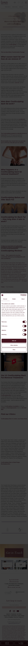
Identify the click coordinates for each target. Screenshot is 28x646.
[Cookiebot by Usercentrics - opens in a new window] (20, 295)
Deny (14, 349)
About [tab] (22, 299)
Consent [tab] (5, 299)
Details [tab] (14, 299)
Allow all (14, 340)
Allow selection (14, 345)
